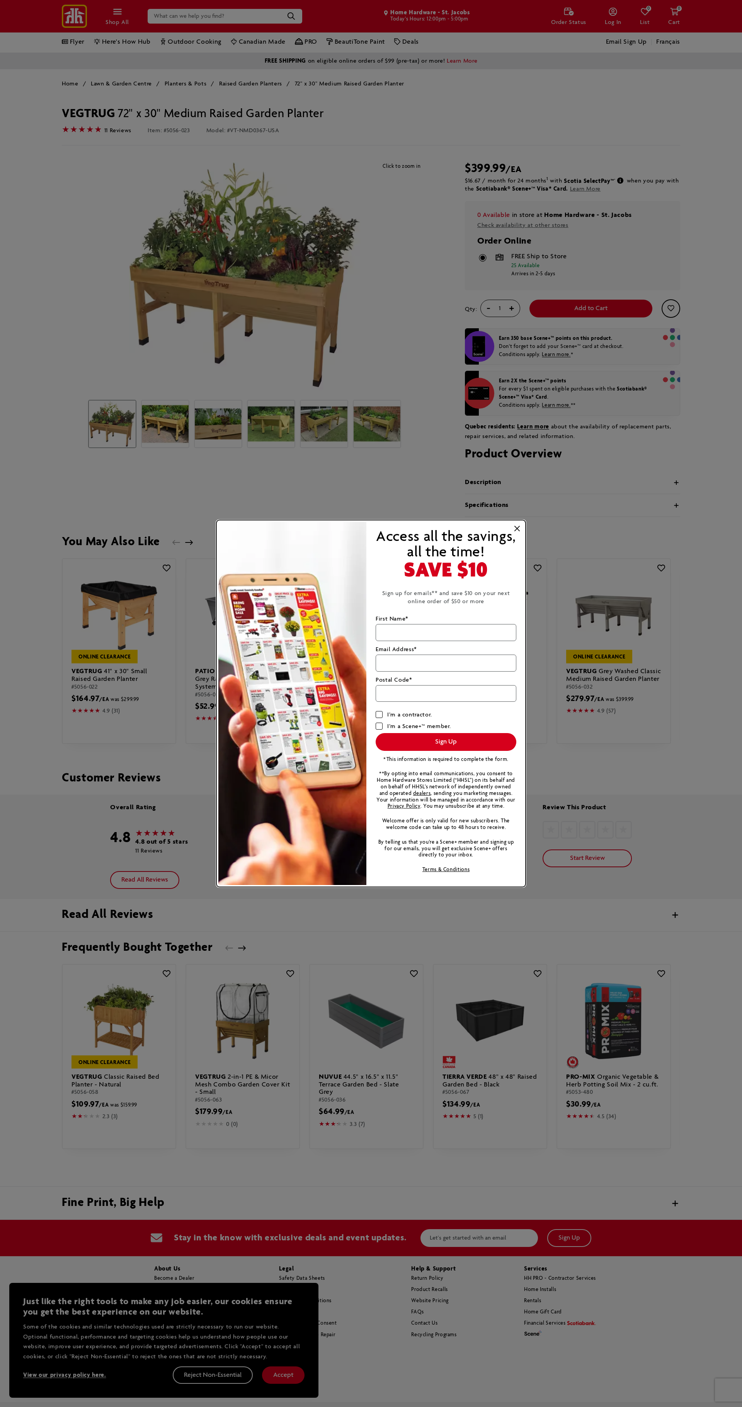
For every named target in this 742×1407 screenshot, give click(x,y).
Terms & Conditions (446, 869)
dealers (422, 793)
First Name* (392, 618)
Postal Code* (394, 680)
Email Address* (396, 649)
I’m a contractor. (409, 714)
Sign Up (446, 742)
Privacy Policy (404, 806)
